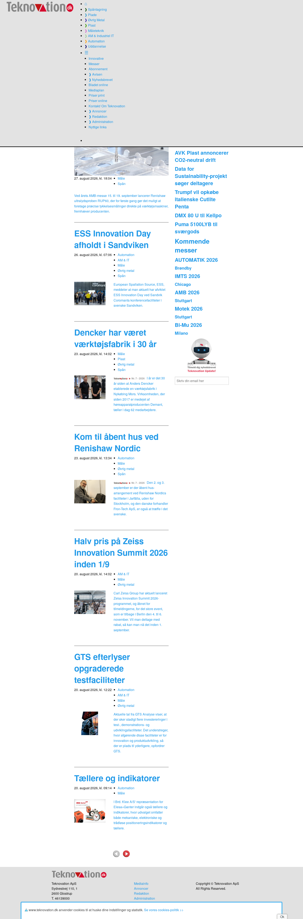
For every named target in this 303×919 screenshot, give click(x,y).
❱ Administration (101, 121)
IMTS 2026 (187, 276)
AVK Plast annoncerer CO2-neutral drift (202, 156)
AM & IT (123, 260)
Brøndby (183, 268)
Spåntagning (96, 9)
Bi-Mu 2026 (188, 325)
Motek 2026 (189, 308)
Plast (90, 25)
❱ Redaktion (98, 116)
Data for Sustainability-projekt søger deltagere (201, 176)
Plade (91, 14)
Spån (122, 183)
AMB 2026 (187, 292)
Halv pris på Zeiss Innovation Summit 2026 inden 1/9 (121, 552)
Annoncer (141, 888)
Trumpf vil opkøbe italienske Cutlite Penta (197, 199)
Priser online (98, 100)
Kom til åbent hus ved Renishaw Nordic (116, 442)
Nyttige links (98, 127)
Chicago (183, 284)
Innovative (96, 58)
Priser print (97, 95)
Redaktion (141, 893)
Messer (94, 63)
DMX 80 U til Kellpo (198, 215)
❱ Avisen (95, 74)
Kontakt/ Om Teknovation (107, 106)
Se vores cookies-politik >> (163, 909)
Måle (121, 178)
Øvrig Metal (95, 20)
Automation (95, 41)
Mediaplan (96, 90)
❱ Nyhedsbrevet (101, 79)
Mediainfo (141, 883)
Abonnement (98, 69)
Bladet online (98, 84)
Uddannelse (95, 46)
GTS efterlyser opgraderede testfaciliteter (102, 668)
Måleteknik (94, 30)
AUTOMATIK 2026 (196, 259)
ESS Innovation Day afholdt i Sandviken (112, 238)
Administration (144, 898)
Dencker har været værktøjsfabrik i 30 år (115, 338)
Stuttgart (183, 300)
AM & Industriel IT (99, 35)
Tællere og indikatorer (117, 778)
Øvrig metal (126, 270)
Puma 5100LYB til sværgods (196, 227)
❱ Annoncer (97, 111)
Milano (181, 333)
